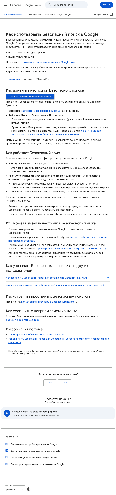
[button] (5, 4)
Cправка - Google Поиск (25, 5)
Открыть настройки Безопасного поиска (30, 96)
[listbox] (15, 489)
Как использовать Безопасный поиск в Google (35, 451)
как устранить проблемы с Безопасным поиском (48, 301)
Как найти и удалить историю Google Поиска (34, 457)
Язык (10, 485)
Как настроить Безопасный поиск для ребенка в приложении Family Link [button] (46, 277)
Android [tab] (28, 79)
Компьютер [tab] (14, 79)
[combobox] (71, 4)
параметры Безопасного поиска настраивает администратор (71, 248)
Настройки (11, 436)
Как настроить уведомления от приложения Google (37, 464)
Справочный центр (13, 14)
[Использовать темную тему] (28, 489)
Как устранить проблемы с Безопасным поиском (36, 334)
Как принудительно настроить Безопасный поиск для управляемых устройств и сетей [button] (55, 285)
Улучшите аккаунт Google (58, 14)
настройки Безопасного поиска (39, 110)
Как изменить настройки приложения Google (34, 444)
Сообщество (34, 14)
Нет (65, 382)
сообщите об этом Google (21, 320)
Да (50, 382)
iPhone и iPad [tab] (43, 79)
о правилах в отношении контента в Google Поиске (49, 62)
